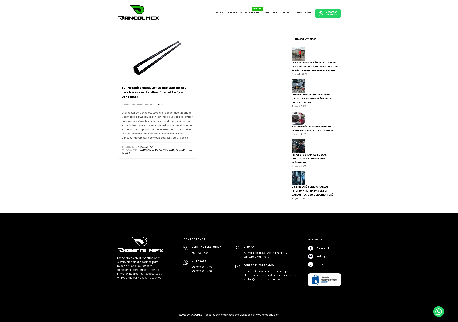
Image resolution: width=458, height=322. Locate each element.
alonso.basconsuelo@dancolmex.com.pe (270, 275)
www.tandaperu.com (267, 314)
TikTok (320, 264)
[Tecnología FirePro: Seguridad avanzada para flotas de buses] (298, 118)
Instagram (323, 256)
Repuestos (127, 153)
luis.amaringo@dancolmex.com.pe (266, 271)
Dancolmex (159, 104)
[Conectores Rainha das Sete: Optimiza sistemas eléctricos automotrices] (298, 86)
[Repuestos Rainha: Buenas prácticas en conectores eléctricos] (298, 146)
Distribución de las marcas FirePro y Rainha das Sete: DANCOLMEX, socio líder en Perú (312, 190)
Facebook (323, 248)
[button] (438, 311)
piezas (189, 150)
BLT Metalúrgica (160, 150)
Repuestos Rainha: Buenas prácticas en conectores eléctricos (309, 158)
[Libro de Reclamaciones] (324, 279)
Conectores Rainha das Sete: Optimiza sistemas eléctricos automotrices (312, 98)
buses (171, 150)
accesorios (145, 150)
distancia (180, 150)
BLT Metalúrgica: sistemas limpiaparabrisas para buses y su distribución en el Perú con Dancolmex (154, 92)
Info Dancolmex (145, 147)
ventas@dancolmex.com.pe (261, 279)
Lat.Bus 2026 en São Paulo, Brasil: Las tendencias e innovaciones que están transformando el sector (315, 66)
